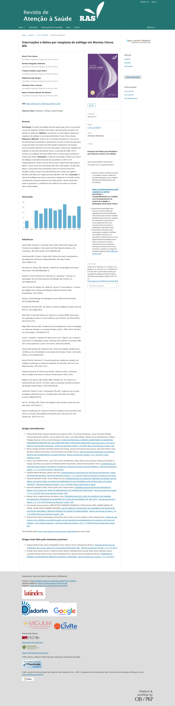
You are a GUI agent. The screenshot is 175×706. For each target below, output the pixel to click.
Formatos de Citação (96, 286)
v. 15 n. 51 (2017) (42, 35)
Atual (68, 27)
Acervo (77, 27)
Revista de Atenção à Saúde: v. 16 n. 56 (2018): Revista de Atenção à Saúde (65, 484)
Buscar (152, 27)
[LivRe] (69, 629)
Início (24, 35)
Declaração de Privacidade (51, 27)
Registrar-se (144, 2)
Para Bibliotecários (131, 98)
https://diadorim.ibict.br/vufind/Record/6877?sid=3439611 (53, 581)
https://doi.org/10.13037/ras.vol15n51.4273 (43, 104)
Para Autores (129, 95)
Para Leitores (129, 91)
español (127, 63)
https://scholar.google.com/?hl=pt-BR (52, 583)
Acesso (154, 2)
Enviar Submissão (133, 77)
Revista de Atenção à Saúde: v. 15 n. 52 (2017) (99, 548)
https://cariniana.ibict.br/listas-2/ (35, 653)
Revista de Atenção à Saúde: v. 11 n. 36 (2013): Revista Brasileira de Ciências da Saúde (81, 475)
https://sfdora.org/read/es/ (32, 674)
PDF (92, 105)
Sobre (21, 27)
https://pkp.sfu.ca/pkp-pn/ (32, 642)
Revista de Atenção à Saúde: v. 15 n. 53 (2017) (96, 557)
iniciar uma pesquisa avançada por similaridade (57, 531)
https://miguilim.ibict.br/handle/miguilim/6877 (49, 585)
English (127, 59)
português (128, 66)
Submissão (33, 27)
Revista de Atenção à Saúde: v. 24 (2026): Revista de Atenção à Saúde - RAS (84, 446)
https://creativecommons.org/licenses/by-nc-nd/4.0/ (105, 190)
